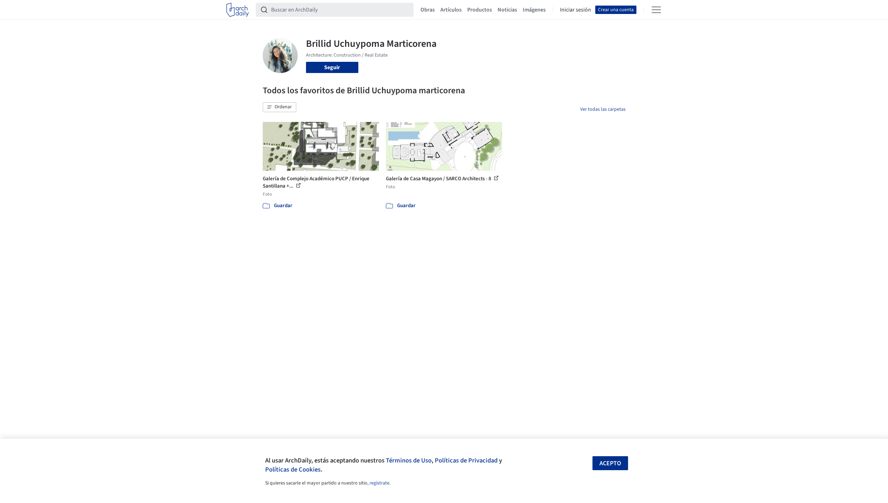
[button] (279, 107)
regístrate (379, 483)
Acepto (610, 463)
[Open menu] (656, 9)
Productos (479, 10)
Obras (427, 10)
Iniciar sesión (575, 10)
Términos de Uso (409, 460)
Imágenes (534, 10)
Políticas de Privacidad (466, 460)
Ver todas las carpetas (603, 109)
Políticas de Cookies (293, 469)
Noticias (507, 10)
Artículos (451, 10)
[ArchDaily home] (237, 10)
